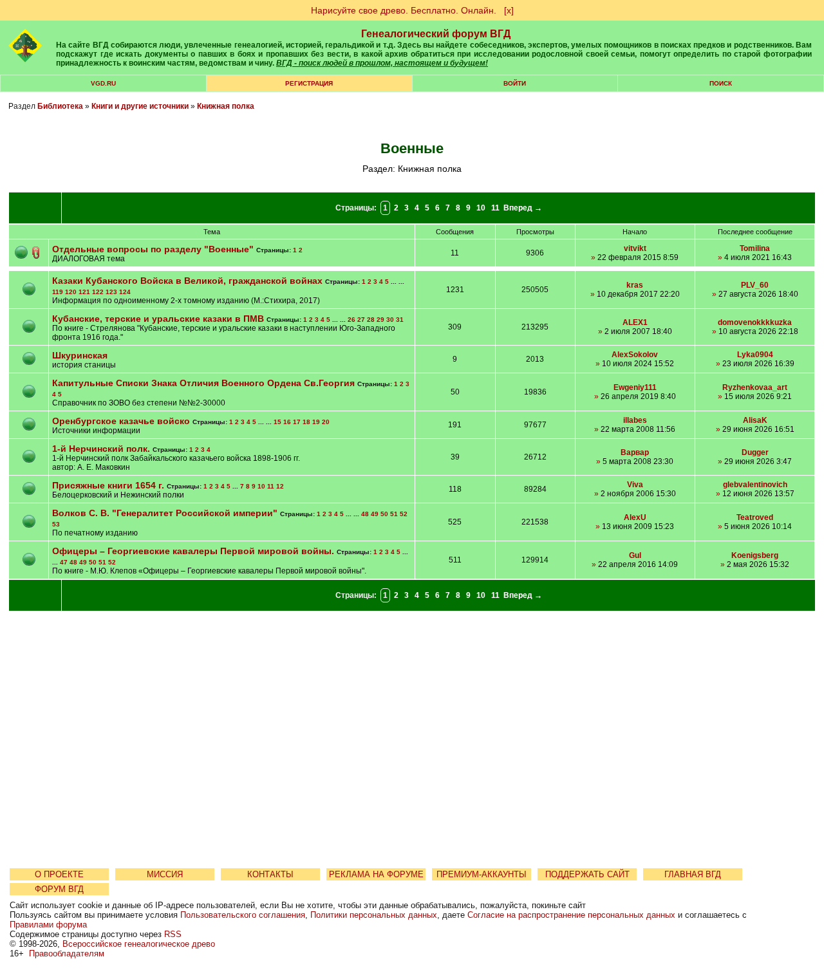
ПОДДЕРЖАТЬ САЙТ (587, 874)
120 (71, 291)
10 (480, 207)
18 (306, 421)
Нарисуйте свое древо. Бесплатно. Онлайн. (403, 10)
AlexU (635, 517)
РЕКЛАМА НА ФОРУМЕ (376, 874)
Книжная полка (225, 106)
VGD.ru (103, 83)
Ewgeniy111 (635, 387)
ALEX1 (635, 322)
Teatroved (754, 517)
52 (403, 513)
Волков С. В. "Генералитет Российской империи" (164, 513)
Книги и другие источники (140, 106)
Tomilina (755, 248)
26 (351, 319)
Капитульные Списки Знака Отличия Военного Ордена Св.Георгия (204, 383)
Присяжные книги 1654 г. (109, 485)
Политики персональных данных (373, 915)
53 (56, 524)
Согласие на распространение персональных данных (571, 915)
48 (365, 513)
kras (634, 285)
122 (98, 291)
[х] (509, 10)
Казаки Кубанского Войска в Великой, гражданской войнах (187, 280)
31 (400, 319)
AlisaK (755, 420)
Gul (635, 555)
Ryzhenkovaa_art (754, 387)
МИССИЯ (165, 874)
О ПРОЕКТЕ (59, 874)
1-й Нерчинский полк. (101, 448)
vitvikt (635, 248)
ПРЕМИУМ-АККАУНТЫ (481, 874)
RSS (173, 934)
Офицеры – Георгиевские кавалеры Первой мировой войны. (193, 551)
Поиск (720, 83)
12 (280, 486)
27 (361, 319)
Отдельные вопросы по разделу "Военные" (153, 249)
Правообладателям (66, 953)
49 (375, 513)
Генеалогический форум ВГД (435, 33)
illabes (635, 420)
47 (64, 562)
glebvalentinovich (755, 484)
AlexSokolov (635, 354)
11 (495, 207)
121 (84, 291)
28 (371, 319)
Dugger (755, 452)
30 (390, 319)
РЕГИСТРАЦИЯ (309, 83)
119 (57, 291)
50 (384, 513)
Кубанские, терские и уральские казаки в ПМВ (158, 318)
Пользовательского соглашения (242, 915)
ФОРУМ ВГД (59, 889)
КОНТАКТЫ (270, 874)
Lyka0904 (755, 354)
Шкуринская (80, 355)
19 (316, 421)
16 (287, 421)
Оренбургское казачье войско (121, 421)
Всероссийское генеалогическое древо (138, 944)
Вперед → (522, 207)
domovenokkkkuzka (755, 322)
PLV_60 (755, 285)
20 (326, 421)
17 (297, 421)
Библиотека (60, 106)
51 (394, 513)
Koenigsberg (754, 555)
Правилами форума (48, 924)
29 (380, 319)
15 (277, 421)
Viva (635, 484)
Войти (514, 83)
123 (111, 291)
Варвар (635, 452)
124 (125, 291)
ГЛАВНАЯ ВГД (692, 874)
